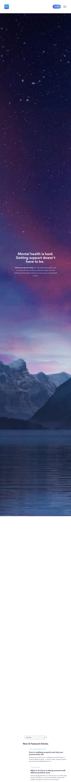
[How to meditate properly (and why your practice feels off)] (16, 756)
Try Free (56, 6)
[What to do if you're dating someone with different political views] (16, 774)
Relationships (35, 767)
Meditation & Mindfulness (38, 749)
